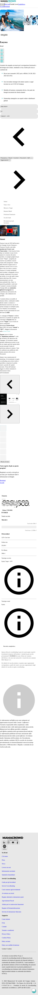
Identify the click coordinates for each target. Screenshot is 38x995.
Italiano (4, 849)
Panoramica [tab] (4, 158)
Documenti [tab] (23, 158)
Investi (2, 4)
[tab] (30, 158)
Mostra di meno (5, 461)
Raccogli (7, 4)
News (23, 4)
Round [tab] (10, 158)
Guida (20, 4)
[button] (11, 202)
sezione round (6, 331)
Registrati (7, 6)
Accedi (2, 6)
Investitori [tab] (16, 158)
